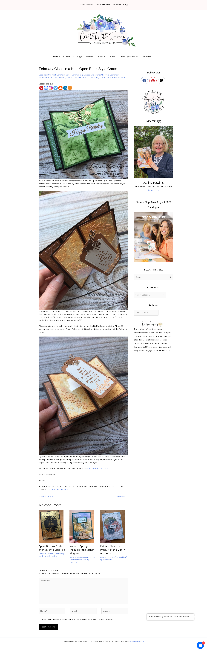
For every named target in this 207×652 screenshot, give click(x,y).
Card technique (64, 75)
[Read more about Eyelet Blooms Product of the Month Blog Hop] (52, 526)
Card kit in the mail (47, 75)
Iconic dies (104, 77)
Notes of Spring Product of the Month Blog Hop (81, 550)
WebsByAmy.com (136, 641)
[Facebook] (46, 88)
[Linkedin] (65, 88)
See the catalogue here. (58, 489)
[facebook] (145, 80)
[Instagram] (51, 88)
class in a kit (83, 77)
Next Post (122, 496)
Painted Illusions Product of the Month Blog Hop (112, 550)
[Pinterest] (41, 88)
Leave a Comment (110, 75)
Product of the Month (77, 560)
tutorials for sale (117, 77)
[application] (116, 57)
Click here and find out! (97, 468)
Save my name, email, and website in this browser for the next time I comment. (78, 619)
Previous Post (46, 496)
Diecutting (94, 77)
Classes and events (92, 75)
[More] (70, 88)
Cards (41, 556)
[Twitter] (55, 88)
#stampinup (44, 77)
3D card (54, 77)
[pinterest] (153, 80)
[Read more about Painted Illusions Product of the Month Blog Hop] (114, 526)
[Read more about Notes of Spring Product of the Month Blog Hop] (83, 526)
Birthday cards (65, 77)
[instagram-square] (162, 80)
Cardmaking (77, 75)
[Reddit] (60, 88)
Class (75, 77)
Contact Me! (153, 190)
